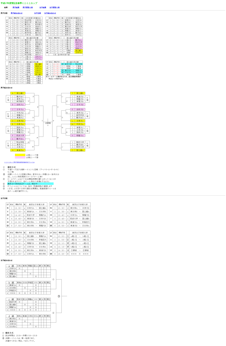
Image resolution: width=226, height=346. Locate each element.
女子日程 (37, 13)
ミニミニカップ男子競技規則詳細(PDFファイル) (19, 162)
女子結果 (42, 7)
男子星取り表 (28, 7)
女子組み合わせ (50, 13)
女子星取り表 (55, 7)
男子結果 (16, 7)
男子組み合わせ (17, 13)
